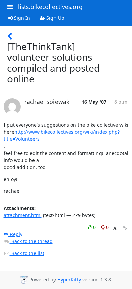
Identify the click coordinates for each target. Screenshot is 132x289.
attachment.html (23, 215)
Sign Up (54, 18)
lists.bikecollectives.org (50, 7)
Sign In (21, 18)
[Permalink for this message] (125, 227)
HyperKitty (69, 279)
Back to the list (27, 253)
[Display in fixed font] (114, 228)
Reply (15, 234)
